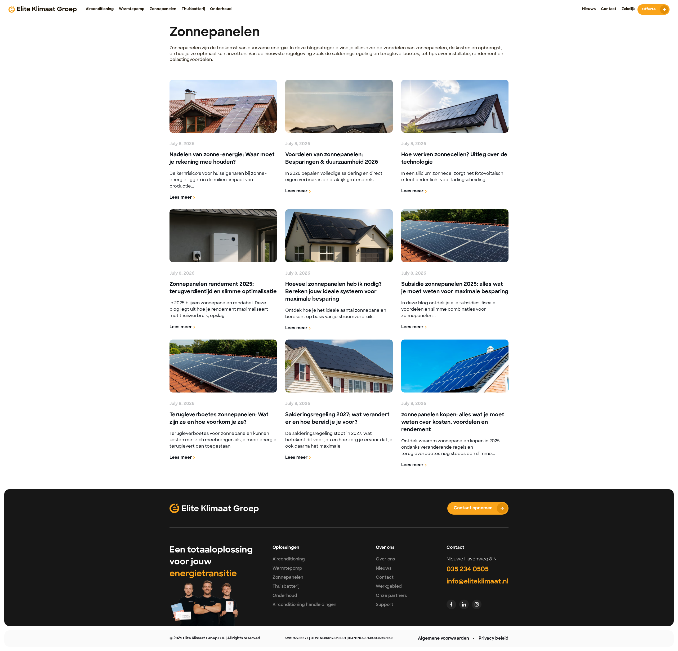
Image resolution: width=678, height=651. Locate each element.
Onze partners (391, 595)
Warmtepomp (287, 568)
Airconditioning (289, 559)
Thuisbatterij (286, 586)
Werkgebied (389, 586)
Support (384, 604)
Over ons (385, 559)
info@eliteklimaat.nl (477, 582)
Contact (385, 577)
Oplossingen (286, 548)
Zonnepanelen (288, 577)
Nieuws (383, 568)
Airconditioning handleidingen (304, 604)
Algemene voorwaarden (443, 638)
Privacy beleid (493, 638)
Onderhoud (285, 595)
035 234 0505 (468, 570)
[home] (42, 9)
